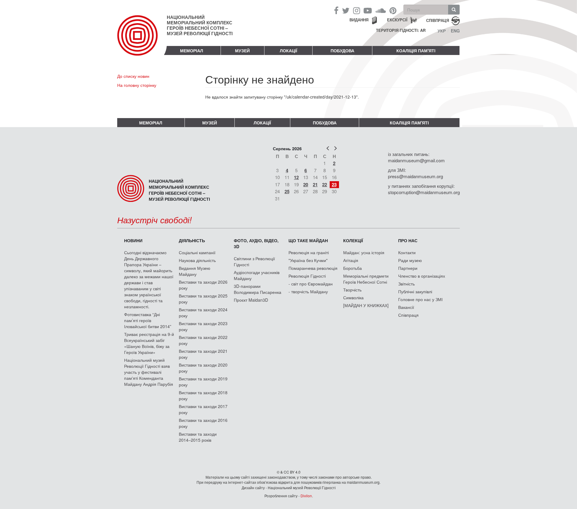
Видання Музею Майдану (194, 271)
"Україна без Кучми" (308, 260)
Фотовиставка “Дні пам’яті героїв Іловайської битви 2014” (147, 320)
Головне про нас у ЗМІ (420, 299)
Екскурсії (397, 20)
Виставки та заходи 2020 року (203, 368)
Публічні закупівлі (415, 291)
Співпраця (408, 315)
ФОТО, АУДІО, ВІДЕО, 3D (256, 243)
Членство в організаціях (421, 276)
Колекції (353, 240)
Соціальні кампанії (197, 252)
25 (287, 191)
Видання (359, 20)
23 (334, 184)
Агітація (350, 260)
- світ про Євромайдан (310, 284)
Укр (442, 31)
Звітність (406, 284)
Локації (288, 50)
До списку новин (133, 76)
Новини (133, 240)
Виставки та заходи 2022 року (203, 340)
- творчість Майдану (308, 291)
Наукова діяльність (197, 260)
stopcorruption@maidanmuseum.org (424, 192)
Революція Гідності (307, 276)
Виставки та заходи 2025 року (203, 299)
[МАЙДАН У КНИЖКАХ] (366, 305)
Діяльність (192, 240)
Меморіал (191, 50)
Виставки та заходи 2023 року (203, 326)
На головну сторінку (136, 85)
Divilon (306, 495)
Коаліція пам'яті (415, 50)
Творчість (352, 290)
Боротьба (352, 268)
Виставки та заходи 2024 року (203, 312)
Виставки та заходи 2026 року (203, 285)
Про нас (407, 240)
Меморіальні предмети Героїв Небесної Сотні (366, 279)
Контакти (407, 252)
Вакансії (406, 307)
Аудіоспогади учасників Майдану (256, 275)
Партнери (407, 268)
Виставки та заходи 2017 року (203, 409)
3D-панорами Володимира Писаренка (257, 289)
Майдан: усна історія (363, 252)
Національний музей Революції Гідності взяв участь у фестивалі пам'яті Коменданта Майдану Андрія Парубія (148, 372)
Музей (242, 50)
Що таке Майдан (308, 240)
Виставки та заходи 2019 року (203, 382)
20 (305, 184)
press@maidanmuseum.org (415, 176)
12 (296, 177)
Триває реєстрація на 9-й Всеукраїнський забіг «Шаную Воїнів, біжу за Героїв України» (149, 343)
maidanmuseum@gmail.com (416, 160)
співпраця (437, 20)
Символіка (353, 297)
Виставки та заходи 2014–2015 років (198, 437)
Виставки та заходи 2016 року (203, 423)
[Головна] (142, 40)
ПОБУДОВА (342, 50)
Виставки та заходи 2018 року (203, 395)
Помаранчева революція (312, 268)
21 (315, 184)
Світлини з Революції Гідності (254, 261)
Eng (455, 31)
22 (324, 184)
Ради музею (410, 260)
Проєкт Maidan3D (251, 300)
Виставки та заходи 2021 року (203, 354)
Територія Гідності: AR (401, 30)
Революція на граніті (308, 252)
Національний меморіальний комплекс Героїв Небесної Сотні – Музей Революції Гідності (200, 25)
